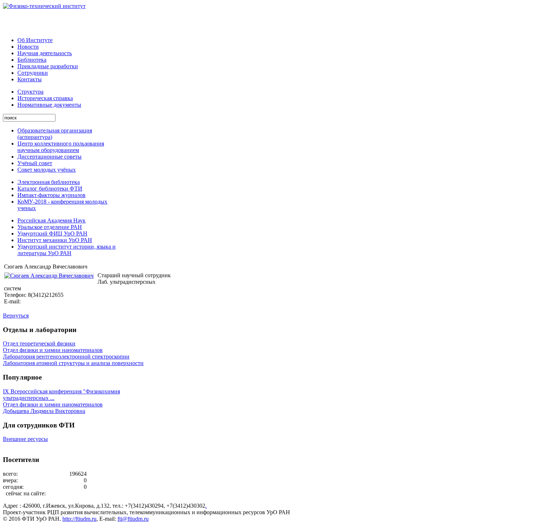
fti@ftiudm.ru (133, 519)
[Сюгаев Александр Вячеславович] (49, 275)
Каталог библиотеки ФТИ (49, 188)
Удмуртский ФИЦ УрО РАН (52, 233)
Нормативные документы (49, 105)
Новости (28, 47)
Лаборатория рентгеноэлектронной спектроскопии (66, 356)
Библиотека (31, 60)
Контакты (29, 79)
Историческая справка (45, 98)
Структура (30, 92)
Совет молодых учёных (46, 170)
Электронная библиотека (48, 182)
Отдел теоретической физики (39, 343)
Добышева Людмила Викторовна (44, 411)
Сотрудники (32, 73)
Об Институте (35, 40)
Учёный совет (34, 163)
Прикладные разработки (47, 66)
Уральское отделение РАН (49, 227)
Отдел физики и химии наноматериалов (53, 350)
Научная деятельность (44, 53)
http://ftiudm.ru (79, 519)
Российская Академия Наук (51, 220)
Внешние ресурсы (25, 439)
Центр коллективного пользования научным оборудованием (60, 146)
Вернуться (16, 315)
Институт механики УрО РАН (54, 240)
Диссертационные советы (49, 157)
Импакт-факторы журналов (51, 195)
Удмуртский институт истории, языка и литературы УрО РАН (66, 249)
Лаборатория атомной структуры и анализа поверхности (73, 363)
